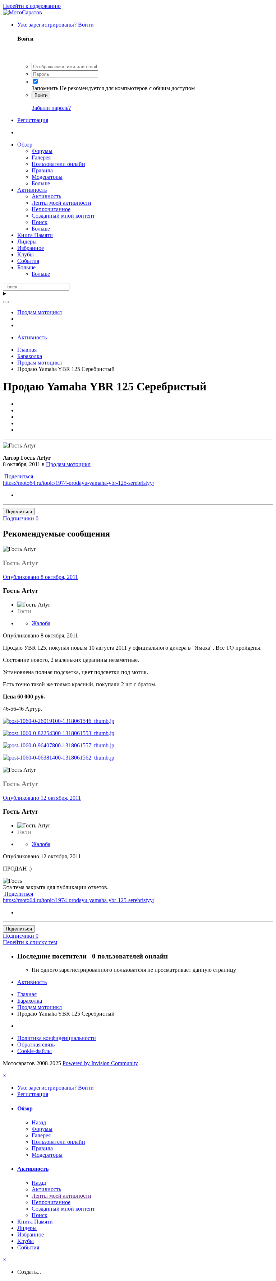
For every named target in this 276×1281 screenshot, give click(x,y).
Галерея (41, 157)
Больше (41, 183)
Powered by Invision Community (100, 1063)
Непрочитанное (51, 209)
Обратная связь (36, 1044)
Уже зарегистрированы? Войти (57, 25)
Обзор (24, 144)
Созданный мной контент (63, 216)
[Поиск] (6, 302)
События (28, 261)
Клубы (25, 254)
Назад (39, 1122)
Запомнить (45, 88)
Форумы (42, 151)
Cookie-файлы (34, 1051)
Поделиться (18, 476)
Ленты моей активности (61, 203)
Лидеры (27, 241)
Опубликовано (40, 577)
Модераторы (47, 177)
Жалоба (41, 623)
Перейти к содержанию (32, 6)
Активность (32, 190)
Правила (42, 170)
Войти (40, 95)
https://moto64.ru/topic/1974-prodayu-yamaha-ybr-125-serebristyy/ (78, 483)
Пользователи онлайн (58, 164)
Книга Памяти (35, 235)
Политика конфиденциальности (56, 1038)
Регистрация (32, 120)
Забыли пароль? (51, 108)
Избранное (30, 248)
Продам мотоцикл (68, 464)
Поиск (39, 222)
